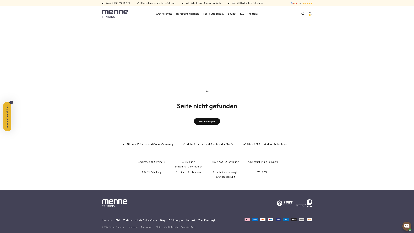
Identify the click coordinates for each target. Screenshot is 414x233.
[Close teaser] (11, 102)
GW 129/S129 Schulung (225, 161)
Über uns (107, 220)
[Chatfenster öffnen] (406, 226)
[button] (303, 13)
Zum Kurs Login (207, 220)
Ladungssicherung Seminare (262, 161)
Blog (162, 220)
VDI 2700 (262, 172)
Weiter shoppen (207, 121)
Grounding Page (188, 227)
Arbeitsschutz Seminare (151, 161)
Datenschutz (147, 227)
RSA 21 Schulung (151, 172)
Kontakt (190, 220)
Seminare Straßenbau (188, 172)
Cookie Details (171, 227)
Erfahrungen (176, 220)
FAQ (117, 220)
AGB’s (158, 227)
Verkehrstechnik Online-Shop (140, 220)
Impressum (133, 227)
